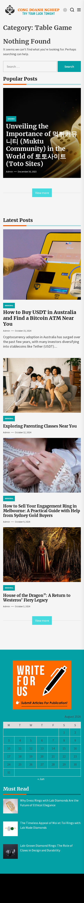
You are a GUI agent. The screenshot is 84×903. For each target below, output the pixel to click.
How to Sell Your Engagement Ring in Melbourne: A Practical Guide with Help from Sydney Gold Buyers (41, 511)
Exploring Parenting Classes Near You (40, 426)
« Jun (41, 779)
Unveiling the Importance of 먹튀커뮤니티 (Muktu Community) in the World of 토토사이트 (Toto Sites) (41, 145)
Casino (11, 118)
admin (9, 171)
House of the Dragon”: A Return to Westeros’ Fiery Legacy (37, 598)
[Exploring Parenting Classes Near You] (42, 385)
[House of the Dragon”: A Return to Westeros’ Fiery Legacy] (42, 554)
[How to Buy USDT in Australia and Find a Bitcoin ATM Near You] (42, 264)
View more (42, 193)
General (9, 305)
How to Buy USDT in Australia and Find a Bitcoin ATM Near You (39, 318)
